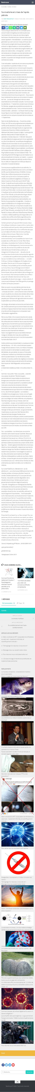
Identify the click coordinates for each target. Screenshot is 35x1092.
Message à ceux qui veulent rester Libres (15, 650)
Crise (9, 7)
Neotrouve (5, 2)
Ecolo (14, 7)
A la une (4, 7)
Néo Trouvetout (9, 19)
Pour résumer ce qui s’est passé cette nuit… (15, 654)
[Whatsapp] (10, 27)
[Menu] (32, 2)
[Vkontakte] (17, 27)
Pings (21, 603)
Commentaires (9, 603)
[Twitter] (6, 27)
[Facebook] (3, 27)
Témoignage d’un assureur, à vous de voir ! (15, 646)
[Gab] (14, 27)
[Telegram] (21, 27)
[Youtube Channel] (13, 1064)
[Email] (25, 27)
